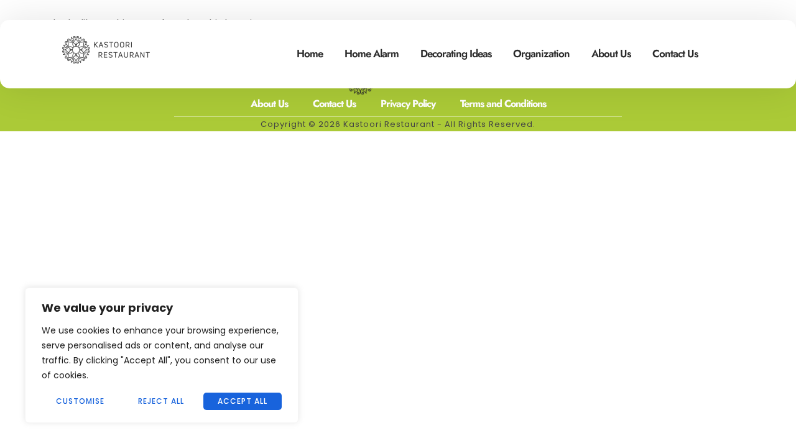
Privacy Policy (408, 103)
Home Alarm (372, 53)
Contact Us (675, 53)
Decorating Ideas (455, 53)
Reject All (161, 401)
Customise (80, 401)
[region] (161, 355)
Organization (541, 53)
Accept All (242, 401)
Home (310, 53)
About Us (611, 53)
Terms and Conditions (503, 103)
